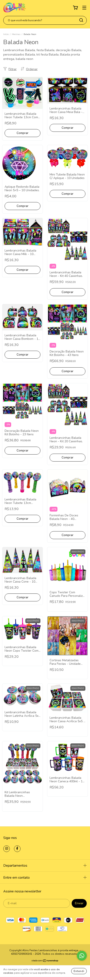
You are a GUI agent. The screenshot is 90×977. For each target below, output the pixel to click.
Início (6, 34)
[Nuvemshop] (45, 961)
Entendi (79, 971)
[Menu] (84, 8)
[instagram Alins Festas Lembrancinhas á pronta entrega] (6, 848)
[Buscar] (81, 20)
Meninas (16, 34)
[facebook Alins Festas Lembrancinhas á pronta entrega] (17, 848)
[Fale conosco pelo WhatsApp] (82, 956)
